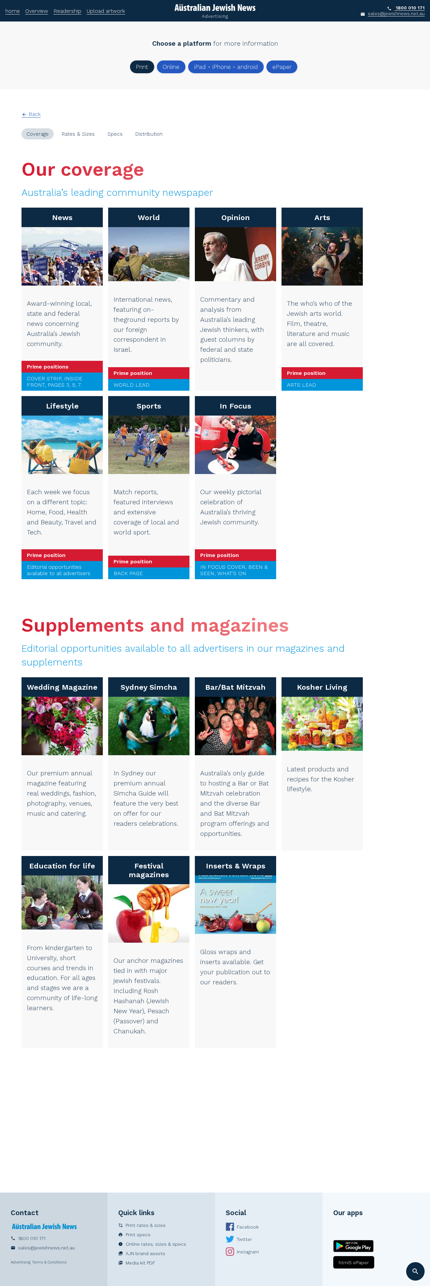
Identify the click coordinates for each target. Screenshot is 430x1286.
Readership (67, 11)
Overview (36, 11)
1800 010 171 (410, 7)
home (12, 11)
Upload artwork (106, 11)
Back (31, 114)
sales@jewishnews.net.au (396, 13)
